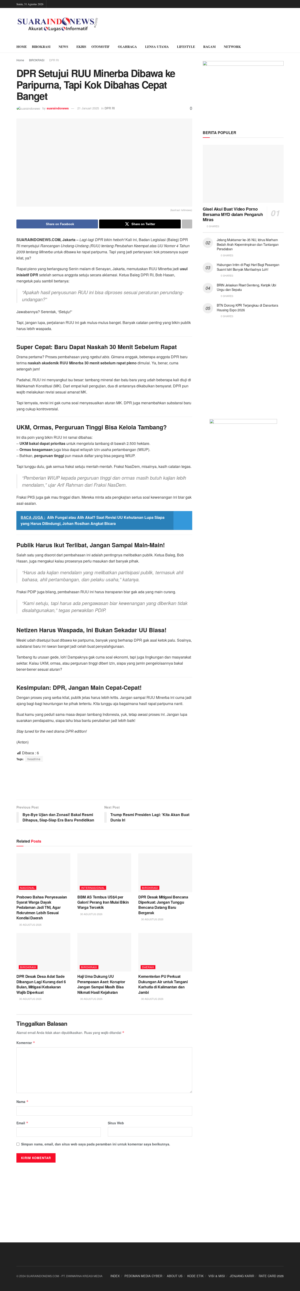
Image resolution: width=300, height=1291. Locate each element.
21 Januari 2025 (88, 108)
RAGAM (209, 46)
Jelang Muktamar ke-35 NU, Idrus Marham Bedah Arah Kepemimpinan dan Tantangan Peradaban (248, 244)
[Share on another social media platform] (187, 224)
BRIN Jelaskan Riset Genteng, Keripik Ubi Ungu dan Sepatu (246, 287)
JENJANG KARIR (242, 1276)
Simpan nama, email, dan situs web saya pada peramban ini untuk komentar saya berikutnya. (95, 1144)
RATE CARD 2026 (271, 1276)
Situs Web (116, 1123)
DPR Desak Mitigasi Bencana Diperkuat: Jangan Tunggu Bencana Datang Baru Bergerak (163, 904)
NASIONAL (27, 888)
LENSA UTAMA (157, 46)
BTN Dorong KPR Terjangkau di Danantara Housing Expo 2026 (247, 307)
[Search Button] (282, 47)
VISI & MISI (216, 1276)
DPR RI (54, 60)
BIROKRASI (41, 46)
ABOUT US (175, 1276)
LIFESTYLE (186, 46)
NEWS (63, 46)
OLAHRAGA (127, 46)
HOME (21, 46)
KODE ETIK (195, 1276)
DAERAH (148, 967)
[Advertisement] (104, 780)
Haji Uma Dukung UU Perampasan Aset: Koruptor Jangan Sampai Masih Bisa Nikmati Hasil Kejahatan (101, 984)
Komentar (25, 1042)
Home (20, 60)
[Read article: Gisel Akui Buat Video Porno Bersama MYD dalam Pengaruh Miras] (243, 174)
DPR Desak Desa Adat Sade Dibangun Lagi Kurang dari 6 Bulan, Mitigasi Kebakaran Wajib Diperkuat (41, 984)
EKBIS (81, 46)
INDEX (115, 1276)
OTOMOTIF (100, 46)
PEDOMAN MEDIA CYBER (143, 1276)
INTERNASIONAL (93, 888)
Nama (22, 1101)
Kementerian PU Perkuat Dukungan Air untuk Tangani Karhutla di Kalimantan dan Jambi (163, 984)
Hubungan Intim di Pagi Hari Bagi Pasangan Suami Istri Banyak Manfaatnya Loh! (248, 267)
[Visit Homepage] (57, 24)
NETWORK (232, 46)
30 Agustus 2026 (30, 924)
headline (34, 759)
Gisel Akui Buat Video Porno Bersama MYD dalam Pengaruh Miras (233, 214)
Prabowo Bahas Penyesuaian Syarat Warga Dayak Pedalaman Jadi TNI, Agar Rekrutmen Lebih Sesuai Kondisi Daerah (41, 907)
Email (22, 1123)
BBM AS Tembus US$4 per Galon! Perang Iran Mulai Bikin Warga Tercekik (103, 902)
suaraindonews (58, 108)
